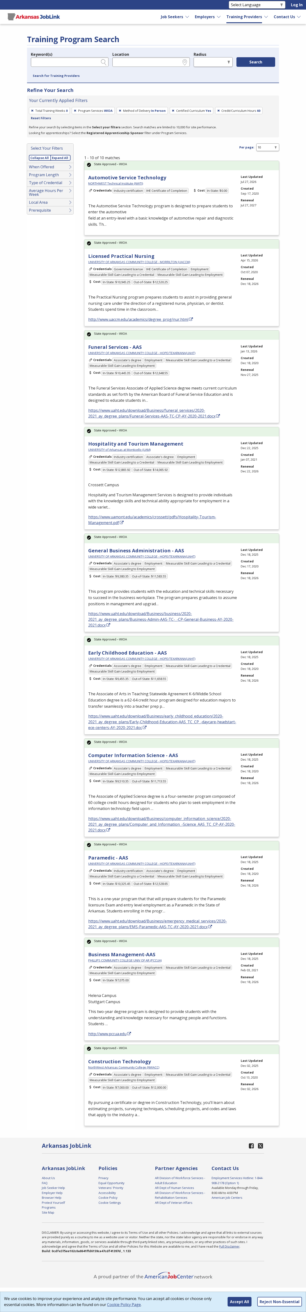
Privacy (103, 1178)
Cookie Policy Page (124, 1304)
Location (120, 54)
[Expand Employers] (219, 17)
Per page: (246, 147)
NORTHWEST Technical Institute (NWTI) (115, 183)
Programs (49, 1207)
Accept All (239, 1301)
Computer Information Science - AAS (133, 755)
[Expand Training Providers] (266, 17)
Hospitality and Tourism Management (135, 444)
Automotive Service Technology (127, 177)
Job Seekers (172, 16)
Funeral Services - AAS (115, 347)
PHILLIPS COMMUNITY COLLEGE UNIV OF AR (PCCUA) (125, 960)
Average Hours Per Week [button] (46, 192)
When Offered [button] (41, 167)
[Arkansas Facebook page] (251, 1146)
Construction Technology (119, 1061)
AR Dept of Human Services (174, 1188)
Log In (297, 4)
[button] (56, 76)
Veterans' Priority (110, 1188)
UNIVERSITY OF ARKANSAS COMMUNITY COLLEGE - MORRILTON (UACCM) (139, 262)
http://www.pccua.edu (107, 1033)
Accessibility (107, 1193)
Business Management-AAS (121, 954)
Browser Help (51, 1197)
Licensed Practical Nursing (121, 256)
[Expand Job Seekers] (187, 17)
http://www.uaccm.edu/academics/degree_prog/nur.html (138, 319)
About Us (48, 1178)
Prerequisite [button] (40, 210)
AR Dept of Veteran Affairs (173, 1202)
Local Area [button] (38, 202)
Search (255, 62)
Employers (205, 16)
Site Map (48, 1212)
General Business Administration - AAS (136, 550)
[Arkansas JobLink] (34, 17)
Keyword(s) (41, 54)
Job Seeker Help (53, 1188)
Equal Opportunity (111, 1183)
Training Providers (244, 16)
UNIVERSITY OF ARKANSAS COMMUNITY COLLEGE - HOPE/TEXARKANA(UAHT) (141, 353)
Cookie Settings (109, 1202)
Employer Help (52, 1193)
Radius (200, 54)
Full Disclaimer (229, 1246)
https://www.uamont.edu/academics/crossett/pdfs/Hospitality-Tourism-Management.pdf (152, 519)
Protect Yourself (53, 1202)
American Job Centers (227, 1197)
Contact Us (284, 16)
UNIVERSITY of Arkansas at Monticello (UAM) (119, 449)
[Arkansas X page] (260, 1146)
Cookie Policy (107, 1197)
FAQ (45, 1183)
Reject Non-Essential (280, 1301)
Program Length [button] (44, 174)
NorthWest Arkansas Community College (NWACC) (123, 1067)
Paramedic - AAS (108, 857)
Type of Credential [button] (45, 182)
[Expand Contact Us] (299, 17)
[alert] (181, 165)
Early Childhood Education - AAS (127, 653)
